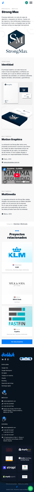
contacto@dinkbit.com (9, 401)
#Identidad (17, 224)
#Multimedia (23, 224)
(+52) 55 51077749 (8, 406)
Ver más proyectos (17, 342)
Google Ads (5, 368)
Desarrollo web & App (7, 383)
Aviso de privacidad (11, 484)
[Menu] (30, 3)
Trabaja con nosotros (7, 375)
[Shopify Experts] (9, 476)
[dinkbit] (3, 2)
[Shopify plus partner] (24, 450)
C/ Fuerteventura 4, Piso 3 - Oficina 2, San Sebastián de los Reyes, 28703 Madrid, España (13, 439)
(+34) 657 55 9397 (8, 430)
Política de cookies (23, 484)
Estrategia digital (6, 385)
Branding (4, 380)
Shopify (4, 378)
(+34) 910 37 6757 (8, 432)
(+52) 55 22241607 (8, 403)
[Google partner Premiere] (24, 468)
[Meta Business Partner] (24, 476)
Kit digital (4, 373)
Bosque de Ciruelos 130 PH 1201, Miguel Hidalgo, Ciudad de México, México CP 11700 (12, 410)
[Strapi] (9, 468)
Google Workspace (7, 370)
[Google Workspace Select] (9, 459)
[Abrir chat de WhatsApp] (30, 488)
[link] (26, 2)
